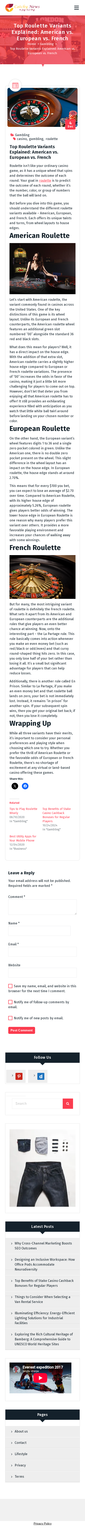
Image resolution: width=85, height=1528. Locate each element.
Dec (70, 124)
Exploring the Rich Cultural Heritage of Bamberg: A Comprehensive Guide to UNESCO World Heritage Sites (44, 1339)
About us (21, 1431)
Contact (20, 1443)
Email (13, 944)
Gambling (47, 44)
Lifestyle (21, 1454)
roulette (52, 139)
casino (22, 139)
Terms (19, 1477)
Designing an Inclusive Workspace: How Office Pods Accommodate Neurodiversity (45, 1264)
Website (14, 965)
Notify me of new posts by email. (38, 1018)
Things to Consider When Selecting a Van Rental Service (42, 1299)
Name (14, 923)
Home (31, 44)
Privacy (20, 1465)
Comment (16, 897)
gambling (36, 139)
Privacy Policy (43, 1523)
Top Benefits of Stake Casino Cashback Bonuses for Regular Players (44, 1283)
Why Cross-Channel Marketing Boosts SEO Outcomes (43, 1245)
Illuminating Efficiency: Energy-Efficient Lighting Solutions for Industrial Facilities (45, 1318)
